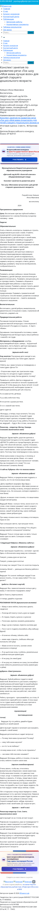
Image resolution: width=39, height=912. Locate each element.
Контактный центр (11, 16)
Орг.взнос (7, 30)
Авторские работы (14, 22)
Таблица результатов (12, 27)
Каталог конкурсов (11, 14)
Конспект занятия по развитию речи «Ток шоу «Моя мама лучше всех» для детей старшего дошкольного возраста (19, 120)
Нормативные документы (17, 24)
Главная (6, 8)
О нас (5, 11)
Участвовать (19, 159)
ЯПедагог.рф (24, 893)
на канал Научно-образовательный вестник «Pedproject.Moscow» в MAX (19, 886)
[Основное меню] (4, 37)
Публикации (8, 19)
